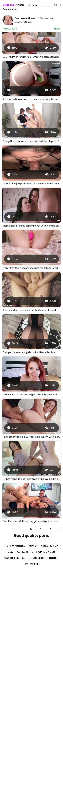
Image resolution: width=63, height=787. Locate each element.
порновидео (45, 551)
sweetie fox (49, 545)
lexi (11, 551)
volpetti (31, 564)
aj (24, 558)
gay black (11, 558)
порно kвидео (15, 545)
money (33, 545)
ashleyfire (25, 551)
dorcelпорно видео (43, 558)
